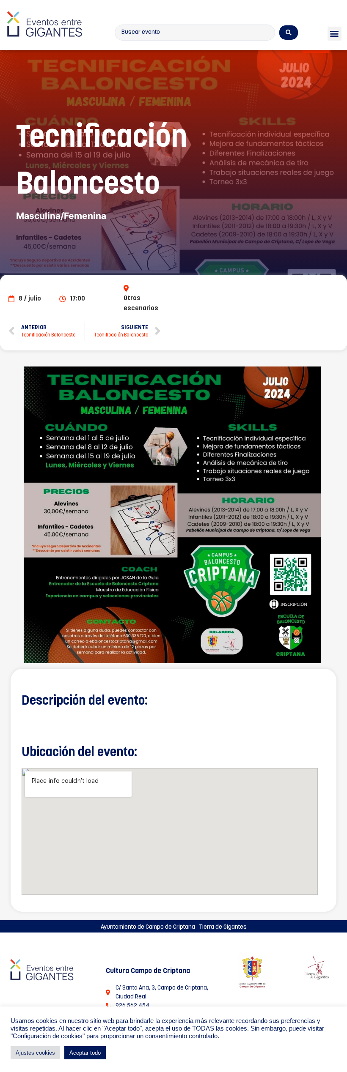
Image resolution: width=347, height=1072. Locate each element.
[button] (334, 34)
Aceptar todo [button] (85, 1053)
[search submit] (288, 32)
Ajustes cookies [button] (35, 1053)
